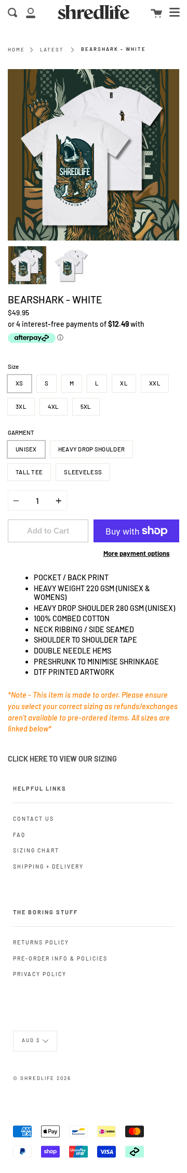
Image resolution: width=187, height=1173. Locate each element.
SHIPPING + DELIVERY (48, 866)
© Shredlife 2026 (42, 1078)
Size (13, 366)
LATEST (52, 49)
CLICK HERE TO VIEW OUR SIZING (63, 758)
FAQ (19, 834)
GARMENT (21, 432)
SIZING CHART (36, 850)
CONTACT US (33, 818)
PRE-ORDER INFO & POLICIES (60, 958)
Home (16, 49)
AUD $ (31, 1040)
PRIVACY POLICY (39, 973)
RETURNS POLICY (41, 942)
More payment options (136, 553)
